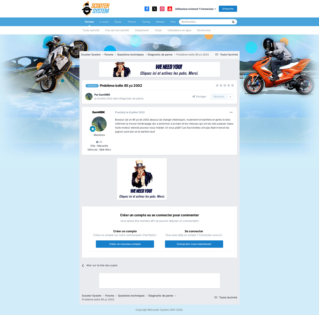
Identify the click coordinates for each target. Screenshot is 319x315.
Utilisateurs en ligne (179, 30)
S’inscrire (228, 8)
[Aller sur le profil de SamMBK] (89, 96)
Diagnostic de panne (131, 98)
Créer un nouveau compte (125, 244)
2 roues (104, 21)
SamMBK (104, 94)
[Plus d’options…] (231, 112)
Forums (89, 21)
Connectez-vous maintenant (194, 244)
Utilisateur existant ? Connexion (194, 8)
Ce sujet (221, 21)
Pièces (132, 21)
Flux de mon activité (117, 30)
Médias (160, 21)
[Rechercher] (233, 21)
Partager (200, 96)
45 (100, 142)
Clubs (158, 30)
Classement (142, 30)
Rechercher (204, 30)
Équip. (118, 21)
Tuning (146, 21)
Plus (173, 21)
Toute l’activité (90, 30)
